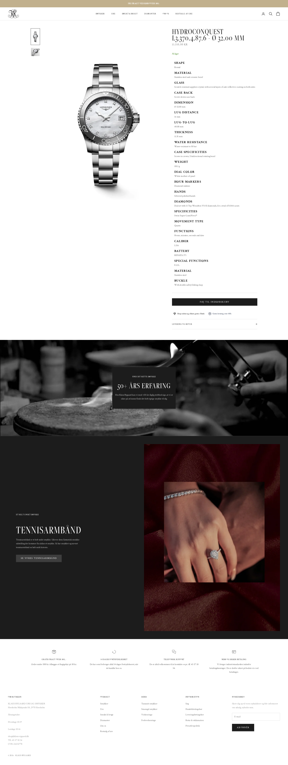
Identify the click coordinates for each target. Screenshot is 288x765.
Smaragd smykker (149, 709)
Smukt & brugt (130, 13)
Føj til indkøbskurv (214, 302)
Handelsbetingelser (194, 709)
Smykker (100, 13)
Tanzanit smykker (149, 703)
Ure (113, 13)
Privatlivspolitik (193, 725)
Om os (166, 13)
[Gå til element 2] (35, 51)
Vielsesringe (146, 714)
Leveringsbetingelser (195, 714)
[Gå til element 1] (35, 36)
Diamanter (150, 13)
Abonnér (243, 727)
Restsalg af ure (184, 13)
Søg (187, 703)
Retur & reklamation (195, 720)
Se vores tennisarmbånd (39, 558)
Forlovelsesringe (148, 720)
